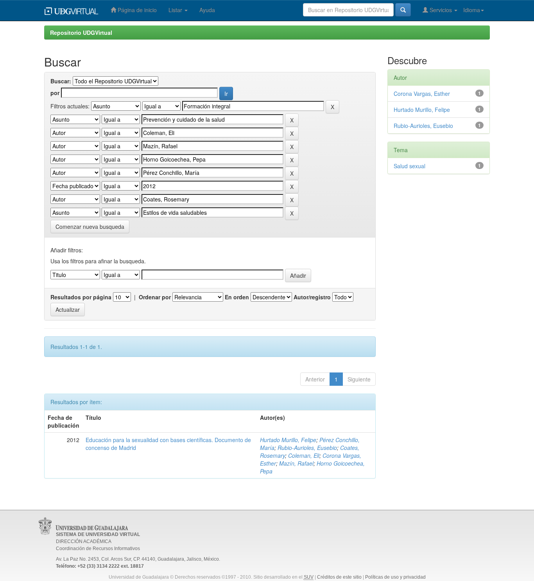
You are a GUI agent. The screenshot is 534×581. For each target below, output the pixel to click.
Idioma (471, 10)
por (54, 93)
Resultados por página (80, 297)
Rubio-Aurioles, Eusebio (307, 447)
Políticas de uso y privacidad (395, 577)
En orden (237, 297)
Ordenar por (155, 297)
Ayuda (207, 10)
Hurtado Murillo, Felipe (288, 440)
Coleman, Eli (303, 455)
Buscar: (60, 81)
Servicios (440, 10)
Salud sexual (409, 166)
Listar (176, 10)
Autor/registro (312, 297)
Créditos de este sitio (339, 577)
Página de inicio (136, 10)
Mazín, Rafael (296, 463)
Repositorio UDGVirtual (81, 32)
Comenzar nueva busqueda (90, 226)
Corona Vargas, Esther (422, 93)
